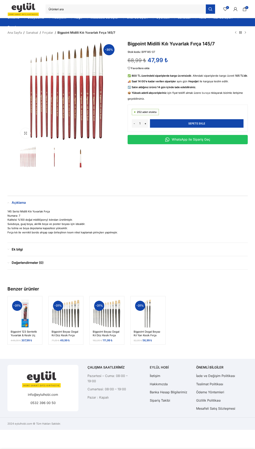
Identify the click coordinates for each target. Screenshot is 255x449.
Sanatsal (32, 32)
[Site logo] (24, 8)
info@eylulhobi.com (43, 395)
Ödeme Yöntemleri (210, 392)
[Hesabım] (235, 9)
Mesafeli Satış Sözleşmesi (215, 408)
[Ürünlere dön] (240, 32)
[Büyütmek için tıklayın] (26, 133)
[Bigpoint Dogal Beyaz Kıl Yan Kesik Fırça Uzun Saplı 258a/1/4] (148, 313)
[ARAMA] (210, 9)
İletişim (155, 376)
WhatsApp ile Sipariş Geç (191, 139)
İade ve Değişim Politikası (215, 376)
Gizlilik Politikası (208, 400)
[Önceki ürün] (235, 32)
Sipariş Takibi (160, 400)
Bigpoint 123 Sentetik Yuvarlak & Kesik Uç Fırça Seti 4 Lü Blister (24, 335)
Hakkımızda (159, 384)
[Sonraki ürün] (245, 32)
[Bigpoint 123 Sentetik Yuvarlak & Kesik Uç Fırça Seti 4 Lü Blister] (25, 313)
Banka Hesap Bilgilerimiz (168, 392)
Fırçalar (47, 32)
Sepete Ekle (196, 123)
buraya (206, 92)
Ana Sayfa (14, 32)
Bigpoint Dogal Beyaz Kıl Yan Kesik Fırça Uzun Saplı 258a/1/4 (147, 335)
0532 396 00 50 (42, 403)
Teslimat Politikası (209, 384)
